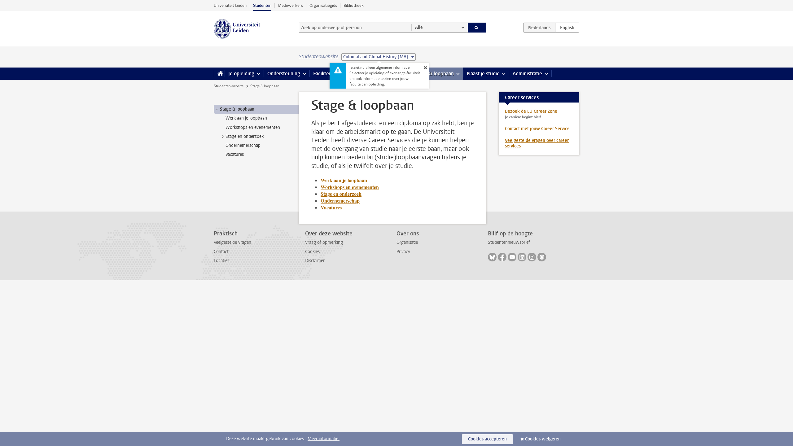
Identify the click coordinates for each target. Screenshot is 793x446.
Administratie (527, 73)
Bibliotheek (354, 5)
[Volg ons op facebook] (502, 257)
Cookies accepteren (487, 439)
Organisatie (407, 242)
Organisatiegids (323, 5)
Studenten (262, 5)
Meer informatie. (324, 439)
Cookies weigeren (543, 439)
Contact (221, 252)
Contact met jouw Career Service (537, 129)
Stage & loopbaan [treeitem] (237, 109)
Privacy (403, 252)
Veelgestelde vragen (232, 242)
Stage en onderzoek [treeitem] (245, 136)
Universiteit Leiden (230, 5)
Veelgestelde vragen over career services (537, 143)
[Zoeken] (477, 28)
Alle (419, 27)
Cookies (312, 252)
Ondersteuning (283, 73)
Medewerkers (290, 5)
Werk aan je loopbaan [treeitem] (246, 118)
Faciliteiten (325, 73)
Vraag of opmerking (324, 242)
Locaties (221, 261)
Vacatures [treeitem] (235, 154)
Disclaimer (315, 261)
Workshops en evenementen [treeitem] (253, 127)
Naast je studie (483, 73)
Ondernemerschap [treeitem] (243, 145)
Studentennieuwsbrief (509, 242)
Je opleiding (241, 73)
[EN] (567, 28)
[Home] (219, 74)
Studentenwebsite (228, 86)
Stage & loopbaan (434, 73)
